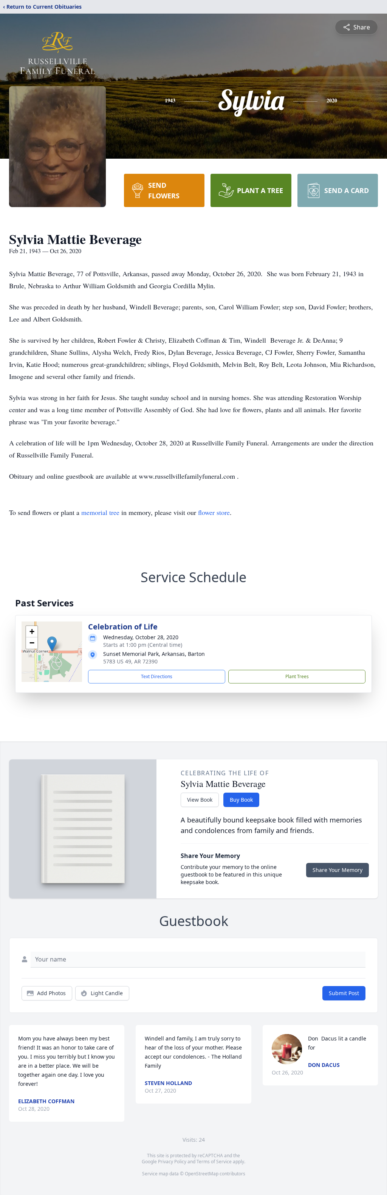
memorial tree (100, 512)
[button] (52, 644)
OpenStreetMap (201, 1173)
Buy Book (241, 799)
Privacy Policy (172, 1161)
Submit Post (344, 993)
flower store (214, 512)
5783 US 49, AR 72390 (130, 661)
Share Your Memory (337, 869)
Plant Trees (297, 676)
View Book (199, 799)
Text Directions (156, 676)
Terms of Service (214, 1161)
